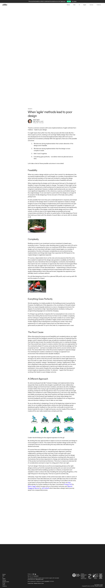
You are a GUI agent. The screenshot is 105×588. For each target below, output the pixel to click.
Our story (91, 4)
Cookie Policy (30, 583)
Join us (3, 584)
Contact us (99, 4)
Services (68, 4)
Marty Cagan (32, 486)
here (69, 482)
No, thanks (74, 1)
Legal (101, 584)
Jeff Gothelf (45, 488)
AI (79, 4)
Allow (69, 1)
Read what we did (39, 579)
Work (74, 4)
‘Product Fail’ (68, 484)
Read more (63, 1)
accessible (47, 581)
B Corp (3, 583)
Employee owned (5, 581)
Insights (84, 4)
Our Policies (96, 584)
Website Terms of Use (39, 583)
